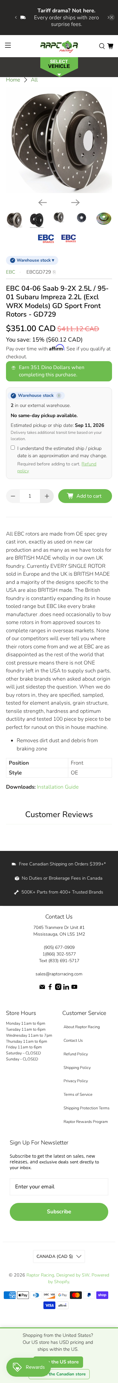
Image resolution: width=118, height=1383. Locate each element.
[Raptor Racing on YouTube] (74, 989)
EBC (10, 272)
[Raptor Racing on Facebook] (50, 989)
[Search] (102, 46)
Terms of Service (78, 1094)
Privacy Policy (76, 1080)
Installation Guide (58, 787)
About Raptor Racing (82, 1026)
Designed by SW (72, 1275)
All (34, 79)
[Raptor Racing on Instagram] (58, 989)
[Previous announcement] (16, 17)
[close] (112, 17)
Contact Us (73, 1040)
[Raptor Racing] (59, 46)
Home (13, 79)
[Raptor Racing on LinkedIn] (66, 989)
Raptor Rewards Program (86, 1121)
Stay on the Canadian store (59, 1374)
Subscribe (59, 1211)
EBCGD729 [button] (38, 272)
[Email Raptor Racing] (42, 989)
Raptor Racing (40, 1275)
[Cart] (110, 46)
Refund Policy (76, 1054)
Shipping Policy (77, 1067)
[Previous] (42, 202)
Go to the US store (58, 1362)
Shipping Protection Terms (87, 1108)
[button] (59, 66)
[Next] (75, 202)
